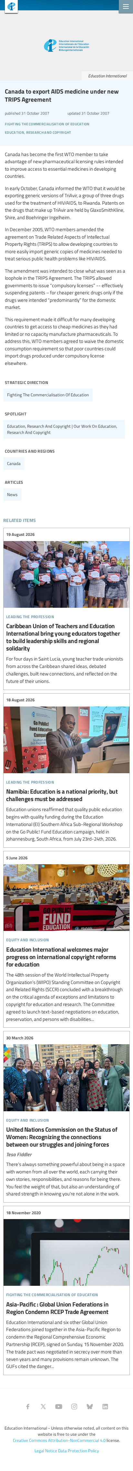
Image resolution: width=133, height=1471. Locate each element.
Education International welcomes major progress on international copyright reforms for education (66, 938)
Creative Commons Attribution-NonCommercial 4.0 (59, 1440)
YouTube (59, 1406)
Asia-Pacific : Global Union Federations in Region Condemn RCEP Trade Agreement (66, 1289)
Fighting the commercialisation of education (48, 395)
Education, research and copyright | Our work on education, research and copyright (62, 429)
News (12, 494)
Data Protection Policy (78, 1451)
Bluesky (90, 1406)
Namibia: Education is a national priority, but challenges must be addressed (66, 770)
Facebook (28, 1406)
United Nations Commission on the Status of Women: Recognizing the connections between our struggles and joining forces (66, 1116)
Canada (14, 463)
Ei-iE (9, 7)
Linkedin (105, 1406)
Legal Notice (46, 1451)
